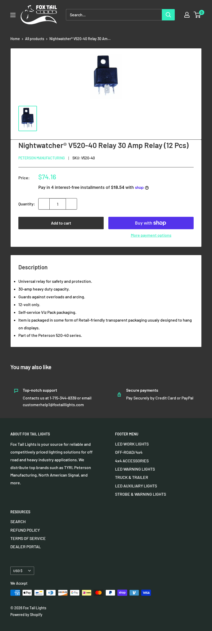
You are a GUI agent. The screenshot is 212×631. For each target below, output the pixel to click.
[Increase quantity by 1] (71, 203)
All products (34, 38)
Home (15, 38)
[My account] (187, 15)
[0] (197, 15)
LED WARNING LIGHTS (135, 468)
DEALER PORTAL (25, 546)
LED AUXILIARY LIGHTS (136, 485)
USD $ (17, 570)
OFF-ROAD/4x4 (128, 452)
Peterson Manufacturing (41, 158)
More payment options (151, 235)
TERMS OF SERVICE (28, 538)
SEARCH (18, 521)
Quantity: (26, 203)
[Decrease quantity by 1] (44, 203)
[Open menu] (13, 15)
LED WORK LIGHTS (132, 443)
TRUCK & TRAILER (131, 477)
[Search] (168, 14)
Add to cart (61, 222)
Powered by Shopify (26, 614)
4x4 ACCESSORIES (132, 460)
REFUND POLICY (25, 530)
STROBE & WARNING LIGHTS (140, 494)
